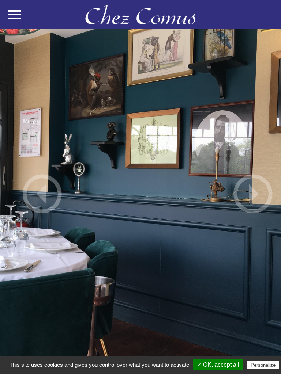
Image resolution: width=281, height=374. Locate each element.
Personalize (263, 365)
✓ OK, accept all (218, 365)
